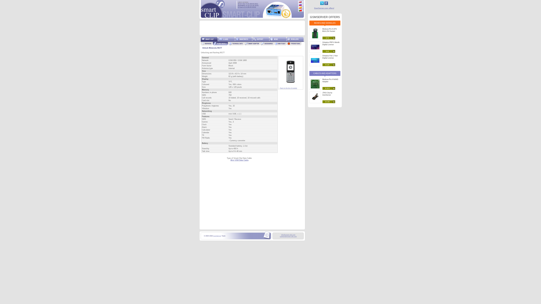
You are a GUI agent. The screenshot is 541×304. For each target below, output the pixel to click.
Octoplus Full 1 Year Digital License (330, 57)
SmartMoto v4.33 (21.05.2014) (248, 5)
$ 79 (327, 38)
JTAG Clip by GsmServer (327, 94)
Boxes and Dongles (324, 23)
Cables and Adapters (324, 73)
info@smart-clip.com (288, 235)
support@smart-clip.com (288, 236)
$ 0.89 (327, 102)
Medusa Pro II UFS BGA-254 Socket (329, 30)
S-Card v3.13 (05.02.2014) (247, 7)
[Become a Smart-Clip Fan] (326, 4)
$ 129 (327, 65)
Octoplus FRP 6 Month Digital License (331, 43)
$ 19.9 (327, 88)
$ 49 (327, 51)
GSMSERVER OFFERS (325, 17)
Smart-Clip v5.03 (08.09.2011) (248, 4)
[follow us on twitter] (322, 4)
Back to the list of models (288, 88)
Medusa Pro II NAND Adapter (330, 80)
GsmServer (217, 236)
